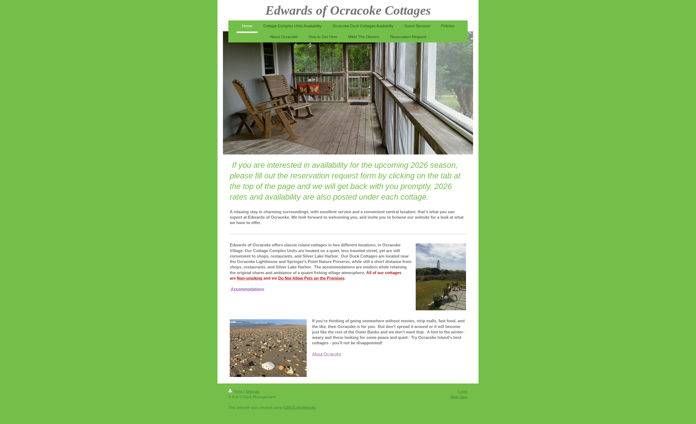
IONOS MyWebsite (299, 407)
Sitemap (253, 391)
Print (238, 391)
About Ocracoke (326, 354)
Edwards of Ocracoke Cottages (348, 10)
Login (463, 391)
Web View (459, 397)
